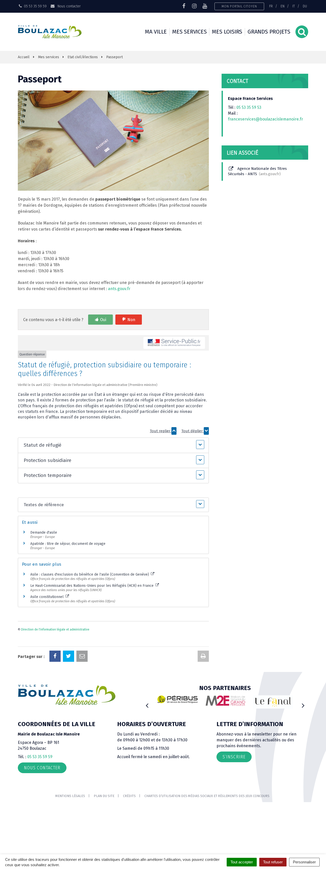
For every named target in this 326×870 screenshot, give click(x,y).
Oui (103, 319)
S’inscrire (234, 757)
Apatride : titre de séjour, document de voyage (67, 544)
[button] (113, 445)
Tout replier (160, 431)
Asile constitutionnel (47, 597)
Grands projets (269, 31)
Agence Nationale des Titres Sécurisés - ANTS (257, 171)
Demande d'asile (43, 532)
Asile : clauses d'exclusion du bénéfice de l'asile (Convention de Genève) (90, 574)
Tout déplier (192, 431)
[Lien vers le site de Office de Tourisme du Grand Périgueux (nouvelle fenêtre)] (273, 702)
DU (305, 6)
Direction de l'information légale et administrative (55, 629)
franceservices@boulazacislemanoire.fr (265, 119)
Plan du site (104, 796)
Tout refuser (273, 862)
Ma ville (156, 31)
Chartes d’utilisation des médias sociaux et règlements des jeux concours (206, 796)
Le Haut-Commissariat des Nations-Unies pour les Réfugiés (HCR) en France (92, 585)
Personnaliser (304, 862)
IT (293, 6)
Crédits (129, 796)
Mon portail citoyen (239, 6)
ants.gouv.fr (119, 288)
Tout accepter (241, 862)
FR (271, 6)
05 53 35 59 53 (248, 107)
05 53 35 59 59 (39, 756)
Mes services (189, 31)
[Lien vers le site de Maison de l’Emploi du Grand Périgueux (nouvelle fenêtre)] (225, 700)
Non (131, 319)
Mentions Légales (70, 796)
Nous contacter (68, 6)
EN (282, 6)
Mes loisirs (227, 31)
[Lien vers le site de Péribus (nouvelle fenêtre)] (177, 699)
